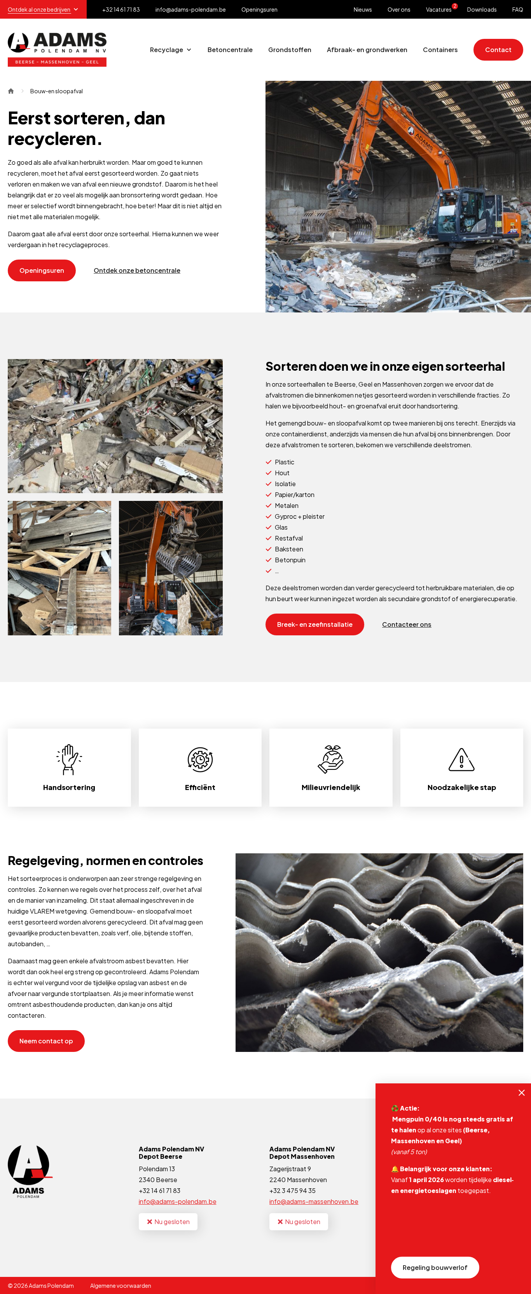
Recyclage (167, 49)
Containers (440, 49)
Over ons (399, 9)
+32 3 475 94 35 (292, 1190)
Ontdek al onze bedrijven (39, 9)
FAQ (517, 9)
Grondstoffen (289, 49)
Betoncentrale (230, 49)
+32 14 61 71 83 (159, 1190)
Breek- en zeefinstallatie (315, 624)
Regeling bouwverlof (435, 1267)
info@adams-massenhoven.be (313, 1201)
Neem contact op (46, 1041)
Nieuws (363, 9)
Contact (498, 49)
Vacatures (441, 8)
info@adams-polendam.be (178, 1201)
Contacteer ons (406, 624)
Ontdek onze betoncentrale (137, 270)
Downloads (482, 9)
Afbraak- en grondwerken (367, 49)
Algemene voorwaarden (120, 1285)
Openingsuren (259, 9)
